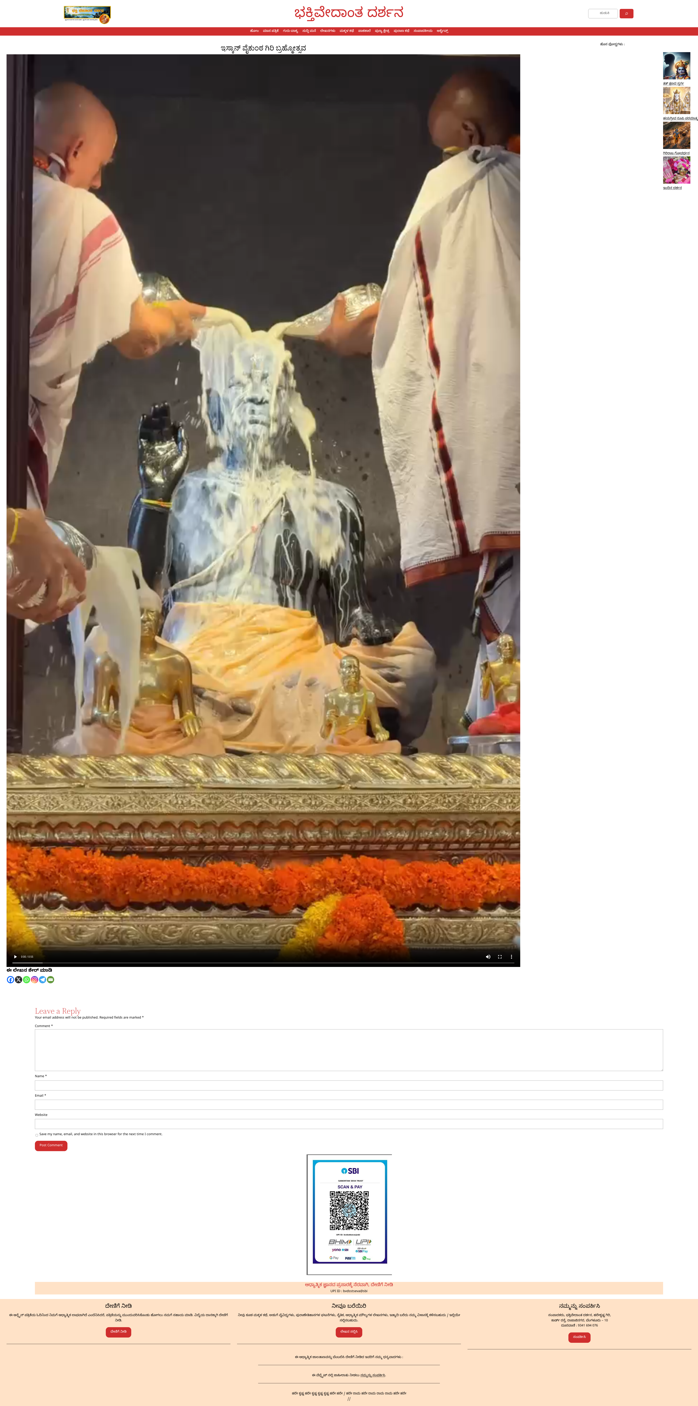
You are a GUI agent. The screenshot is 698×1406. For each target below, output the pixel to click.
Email (40, 1096)
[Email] (50, 979)
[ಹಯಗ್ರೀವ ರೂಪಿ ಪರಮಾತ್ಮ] (676, 101)
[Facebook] (10, 979)
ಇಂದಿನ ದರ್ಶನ (672, 188)
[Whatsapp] (26, 979)
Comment (44, 1026)
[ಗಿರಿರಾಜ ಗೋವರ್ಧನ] (676, 136)
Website (41, 1115)
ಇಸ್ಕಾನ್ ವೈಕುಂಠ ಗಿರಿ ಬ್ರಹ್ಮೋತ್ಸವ (263, 48)
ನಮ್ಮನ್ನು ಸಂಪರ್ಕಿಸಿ (372, 1375)
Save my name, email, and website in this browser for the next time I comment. (101, 1134)
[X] (18, 979)
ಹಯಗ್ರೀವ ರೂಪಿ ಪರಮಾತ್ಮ (680, 119)
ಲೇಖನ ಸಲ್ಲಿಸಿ (349, 1332)
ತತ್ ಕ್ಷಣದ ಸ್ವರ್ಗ (673, 84)
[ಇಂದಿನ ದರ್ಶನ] (676, 171)
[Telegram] (42, 979)
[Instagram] (34, 979)
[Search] (626, 13)
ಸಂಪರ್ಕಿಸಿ (579, 1337)
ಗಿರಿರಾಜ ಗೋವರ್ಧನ (676, 153)
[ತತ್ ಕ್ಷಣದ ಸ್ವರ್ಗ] (676, 67)
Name (41, 1076)
